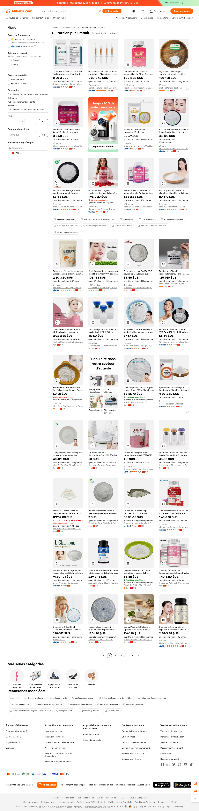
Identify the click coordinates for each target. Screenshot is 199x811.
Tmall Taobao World (85, 798)
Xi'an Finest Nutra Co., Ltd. (135, 402)
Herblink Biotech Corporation (172, 404)
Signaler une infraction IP (133, 753)
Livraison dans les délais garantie (59, 742)
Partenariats (165, 753)
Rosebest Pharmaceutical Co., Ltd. (139, 88)
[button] (99, 11)
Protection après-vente (55, 748)
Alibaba (55, 27)
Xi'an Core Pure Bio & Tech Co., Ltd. (103, 523)
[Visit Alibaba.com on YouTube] (185, 764)
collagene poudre (66, 711)
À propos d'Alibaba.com (17, 725)
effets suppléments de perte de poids (99, 219)
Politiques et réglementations (57, 761)
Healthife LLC (59, 639)
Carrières (10, 748)
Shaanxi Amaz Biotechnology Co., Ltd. (68, 146)
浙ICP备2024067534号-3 (173, 806)
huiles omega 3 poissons (96, 226)
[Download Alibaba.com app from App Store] (162, 785)
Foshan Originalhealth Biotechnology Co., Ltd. (68, 342)
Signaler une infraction (132, 759)
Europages (142, 798)
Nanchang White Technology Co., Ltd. (103, 88)
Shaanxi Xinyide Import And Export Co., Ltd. (139, 469)
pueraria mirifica (149, 219)
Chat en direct (128, 737)
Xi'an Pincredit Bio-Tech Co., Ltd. (67, 207)
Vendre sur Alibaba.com (171, 731)
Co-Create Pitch (13, 737)
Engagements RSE (14, 742)
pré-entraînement (115, 711)
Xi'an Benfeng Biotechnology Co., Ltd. (139, 287)
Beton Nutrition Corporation (65, 583)
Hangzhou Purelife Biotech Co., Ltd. (103, 465)
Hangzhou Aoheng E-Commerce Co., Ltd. (174, 583)
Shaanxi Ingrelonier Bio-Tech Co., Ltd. (139, 523)
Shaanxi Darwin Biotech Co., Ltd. (138, 146)
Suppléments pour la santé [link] (92, 27)
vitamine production (35, 698)
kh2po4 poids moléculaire (67, 226)
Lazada (99, 798)
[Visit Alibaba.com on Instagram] (179, 764)
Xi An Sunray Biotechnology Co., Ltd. (174, 342)
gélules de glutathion (90, 711)
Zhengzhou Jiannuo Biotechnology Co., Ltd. (139, 207)
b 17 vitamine (128, 219)
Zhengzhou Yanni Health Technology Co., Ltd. (103, 583)
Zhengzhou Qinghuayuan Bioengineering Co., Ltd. (68, 287)
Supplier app (78, 785)
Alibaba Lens (19, 785)
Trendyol (130, 798)
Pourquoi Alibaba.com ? (16, 731)
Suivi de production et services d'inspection (58, 754)
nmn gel (15, 698)
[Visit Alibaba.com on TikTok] (191, 764)
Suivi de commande (169, 742)
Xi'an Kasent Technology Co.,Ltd (102, 287)
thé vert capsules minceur (67, 232)
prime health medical (109, 704)
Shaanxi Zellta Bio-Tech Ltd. (100, 639)
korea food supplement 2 (174, 219)
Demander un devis (92, 740)
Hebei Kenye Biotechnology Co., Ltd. (174, 465)
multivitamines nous (20, 704)
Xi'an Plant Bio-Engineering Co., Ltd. (68, 406)
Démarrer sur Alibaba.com (172, 737)
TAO (122, 798)
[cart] (143, 11)
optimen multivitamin (123, 226)
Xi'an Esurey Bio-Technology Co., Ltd (139, 639)
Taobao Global (111, 798)
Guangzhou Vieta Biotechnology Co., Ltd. (68, 84)
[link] (195, 783)
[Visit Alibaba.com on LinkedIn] (168, 764)
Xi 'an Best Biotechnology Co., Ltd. (139, 346)
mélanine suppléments (66, 219)
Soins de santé (69, 27)
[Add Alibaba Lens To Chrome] (47, 785)
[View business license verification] (125, 806)
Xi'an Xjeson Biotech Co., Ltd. (172, 207)
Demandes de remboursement (136, 748)
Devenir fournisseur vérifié (172, 748)
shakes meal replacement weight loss (117, 698)
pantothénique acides (84, 698)
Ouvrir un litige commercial (134, 742)
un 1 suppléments (59, 698)
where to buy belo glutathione (49, 704)
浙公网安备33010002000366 (147, 806)
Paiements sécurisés (53, 731)
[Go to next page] (138, 655)
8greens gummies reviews (81, 704)
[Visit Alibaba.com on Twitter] (174, 764)
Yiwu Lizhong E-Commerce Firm (102, 346)
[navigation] (28, 342)
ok (43, 121)
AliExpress (58, 798)
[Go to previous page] (103, 655)
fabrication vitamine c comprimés (154, 226)
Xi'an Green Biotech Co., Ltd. (172, 284)
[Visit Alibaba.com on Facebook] (162, 764)
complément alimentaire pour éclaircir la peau (31, 711)
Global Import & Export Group (101, 209)
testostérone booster (135, 704)
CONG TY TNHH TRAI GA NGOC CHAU (139, 585)
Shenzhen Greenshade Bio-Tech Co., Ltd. (68, 528)
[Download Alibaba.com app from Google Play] (183, 785)
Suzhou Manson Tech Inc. (170, 88)
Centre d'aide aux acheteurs (134, 731)
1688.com (69, 798)
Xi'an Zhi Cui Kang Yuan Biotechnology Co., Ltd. (68, 465)
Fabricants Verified (91, 734)
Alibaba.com (144, 785)
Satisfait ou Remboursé (55, 737)
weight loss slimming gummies (153, 698)
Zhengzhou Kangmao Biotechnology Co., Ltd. (174, 527)
